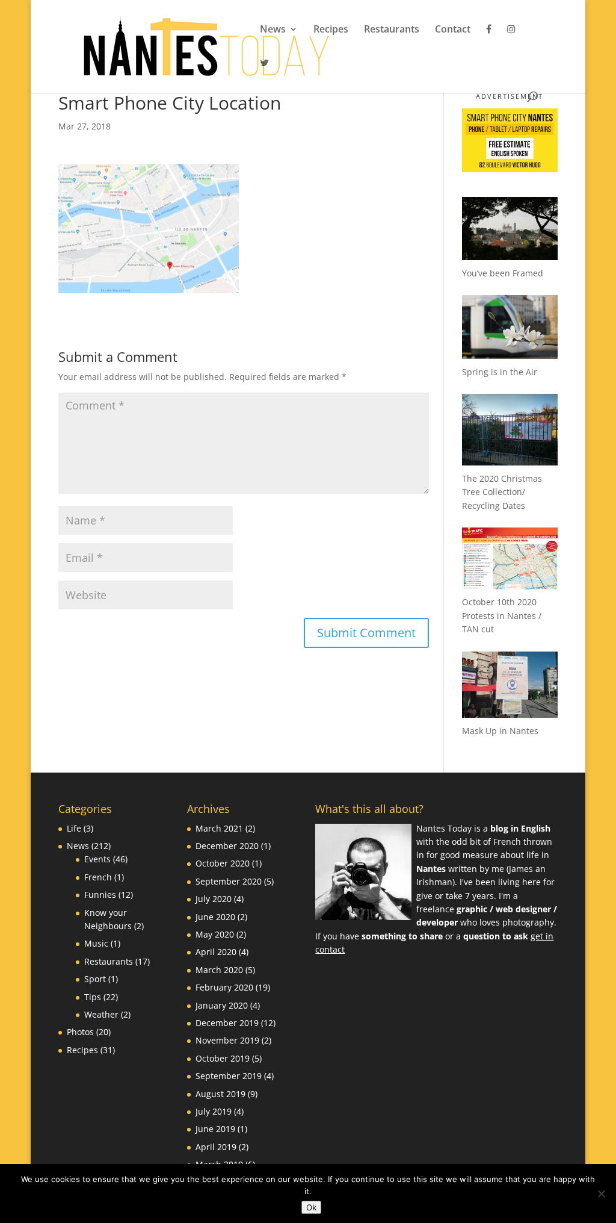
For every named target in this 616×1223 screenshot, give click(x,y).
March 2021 (219, 828)
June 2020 (215, 917)
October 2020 (223, 863)
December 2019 (227, 1023)
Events (97, 859)
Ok (311, 1207)
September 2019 (229, 1075)
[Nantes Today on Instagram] (511, 41)
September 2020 (229, 881)
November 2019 (227, 1040)
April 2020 (216, 951)
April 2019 (216, 1147)
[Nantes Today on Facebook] (488, 41)
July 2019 (214, 1111)
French (98, 877)
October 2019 (223, 1058)
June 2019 (215, 1128)
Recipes (330, 30)
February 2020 (224, 987)
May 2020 (215, 934)
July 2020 (214, 898)
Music (96, 943)
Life (74, 828)
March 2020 (219, 970)
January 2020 (222, 1005)
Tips (92, 997)
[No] (601, 1193)
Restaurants (391, 30)
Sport (95, 979)
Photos (80, 1032)
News (273, 30)
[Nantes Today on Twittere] (264, 75)
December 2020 (227, 845)
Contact (452, 30)
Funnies (100, 894)
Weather (101, 1014)
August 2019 (220, 1094)
